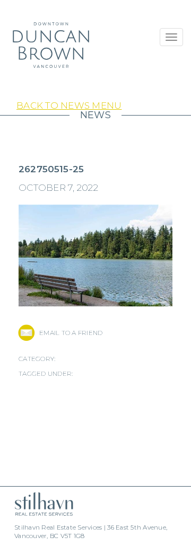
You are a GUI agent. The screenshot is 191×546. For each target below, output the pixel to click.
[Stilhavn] (40, 504)
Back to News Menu (68, 105)
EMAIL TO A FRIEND (70, 333)
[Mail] (26, 333)
